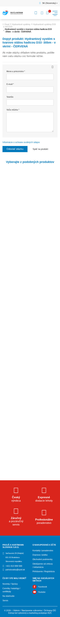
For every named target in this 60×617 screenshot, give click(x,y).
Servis (5, 600)
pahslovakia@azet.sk (15, 570)
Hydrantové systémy (21, 24)
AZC (50, 613)
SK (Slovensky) (49, 3)
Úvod (6, 24)
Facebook (42, 587)
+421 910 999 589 (14, 566)
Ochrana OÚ (50, 610)
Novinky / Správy (10, 584)
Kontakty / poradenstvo (42, 550)
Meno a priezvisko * (15, 71)
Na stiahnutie (8, 596)
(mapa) (20, 553)
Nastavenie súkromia (32, 610)
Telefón (9, 97)
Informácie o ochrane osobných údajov (21, 142)
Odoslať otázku (14, 149)
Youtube (42, 592)
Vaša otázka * (12, 110)
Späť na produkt (40, 149)
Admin (16, 610)
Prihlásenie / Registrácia (43, 571)
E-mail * (10, 84)
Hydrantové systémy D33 (44, 24)
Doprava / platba (40, 555)
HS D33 (8, 27)
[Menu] (36, 12)
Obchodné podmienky (42, 559)
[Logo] (12, 13)
